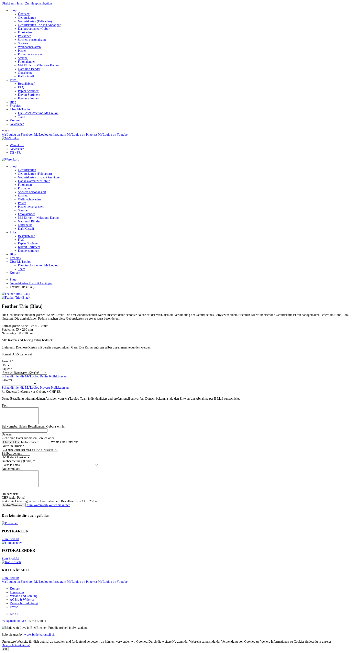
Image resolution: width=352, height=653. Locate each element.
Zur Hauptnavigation (38, 3)
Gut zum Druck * (13, 446)
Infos (14, 80)
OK (5, 649)
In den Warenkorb (13, 505)
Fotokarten (25, 32)
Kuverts (7, 380)
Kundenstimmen (28, 98)
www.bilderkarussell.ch (39, 634)
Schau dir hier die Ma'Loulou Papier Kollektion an (34, 376)
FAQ (21, 87)
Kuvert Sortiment (29, 94)
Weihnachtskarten (29, 47)
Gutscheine (25, 72)
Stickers (23, 43)
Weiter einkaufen (59, 505)
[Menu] (10, 138)
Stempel (23, 58)
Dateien (7, 434)
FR (19, 152)
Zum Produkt (10, 539)
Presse (14, 607)
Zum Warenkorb (37, 505)
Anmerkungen (11, 468)
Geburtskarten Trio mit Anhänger (39, 25)
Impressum (17, 592)
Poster (22, 50)
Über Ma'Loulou (21, 109)
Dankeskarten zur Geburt (34, 28)
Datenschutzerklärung (24, 603)
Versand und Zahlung (23, 596)
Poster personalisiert (31, 54)
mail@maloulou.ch (14, 620)
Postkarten (24, 36)
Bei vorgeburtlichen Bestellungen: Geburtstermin (33, 426)
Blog (13, 102)
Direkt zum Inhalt (13, 3)
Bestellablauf (26, 83)
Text (4, 405)
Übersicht (24, 14)
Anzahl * (7, 361)
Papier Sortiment (28, 91)
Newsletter (17, 124)
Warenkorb (17, 145)
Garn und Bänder (29, 69)
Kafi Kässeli (26, 76)
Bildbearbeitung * (13, 453)
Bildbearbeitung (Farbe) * (18, 461)
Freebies (15, 105)
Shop (14, 10)
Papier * (7, 368)
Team (21, 116)
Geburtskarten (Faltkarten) (35, 21)
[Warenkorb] (10, 159)
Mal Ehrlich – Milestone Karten (38, 65)
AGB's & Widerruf (22, 599)
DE (12, 152)
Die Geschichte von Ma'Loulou (38, 113)
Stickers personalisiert (32, 39)
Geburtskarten (27, 17)
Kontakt (15, 120)
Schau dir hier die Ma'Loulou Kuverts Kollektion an (35, 387)
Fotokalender (26, 61)
